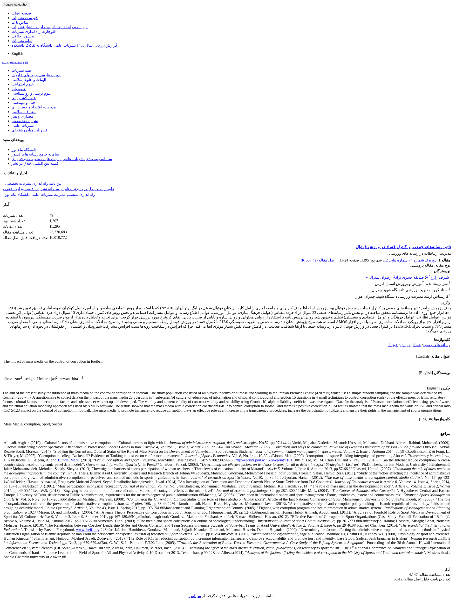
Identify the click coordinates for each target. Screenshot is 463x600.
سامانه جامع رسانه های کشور (35, 154)
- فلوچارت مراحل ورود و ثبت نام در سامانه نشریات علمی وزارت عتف (58, 189)
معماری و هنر (22, 116)
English (17, 53)
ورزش (405, 345)
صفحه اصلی (21, 13)
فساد (417, 345)
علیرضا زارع (439, 277)
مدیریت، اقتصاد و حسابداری (34, 107)
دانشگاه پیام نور (24, 150)
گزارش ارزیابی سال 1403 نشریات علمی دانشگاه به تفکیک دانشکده (64, 45)
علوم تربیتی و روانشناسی (32, 93)
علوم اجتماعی (23, 84)
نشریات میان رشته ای (29, 130)
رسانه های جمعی (436, 345)
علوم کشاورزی (24, 98)
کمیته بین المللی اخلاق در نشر (35, 163)
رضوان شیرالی (379, 277)
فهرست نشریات (25, 18)
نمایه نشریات (22, 41)
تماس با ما (20, 22)
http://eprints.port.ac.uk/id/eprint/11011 (264, 460)
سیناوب (195, 596)
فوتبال (393, 345)
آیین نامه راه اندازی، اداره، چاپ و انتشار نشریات (50, 27)
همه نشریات (21, 70)
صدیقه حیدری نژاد (409, 277)
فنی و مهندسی (23, 102)
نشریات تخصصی (25, 121)
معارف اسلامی (24, 112)
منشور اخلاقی (23, 36)
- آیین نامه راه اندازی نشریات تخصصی (32, 183)
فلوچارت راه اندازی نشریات (34, 31)
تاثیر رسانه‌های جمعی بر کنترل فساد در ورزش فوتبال (403, 246)
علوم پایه (19, 89)
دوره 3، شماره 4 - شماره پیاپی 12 (410, 260)
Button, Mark (68, 460)
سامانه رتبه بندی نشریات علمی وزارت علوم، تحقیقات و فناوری (62, 159)
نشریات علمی (23, 125)
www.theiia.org (88, 530)
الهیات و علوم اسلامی (29, 80)
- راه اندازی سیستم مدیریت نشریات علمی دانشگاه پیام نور (49, 194)
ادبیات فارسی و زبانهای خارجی (36, 75)
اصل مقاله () (318, 260)
